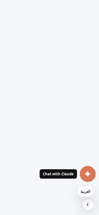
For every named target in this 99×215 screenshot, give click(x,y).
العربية (85, 191)
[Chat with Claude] (88, 174)
